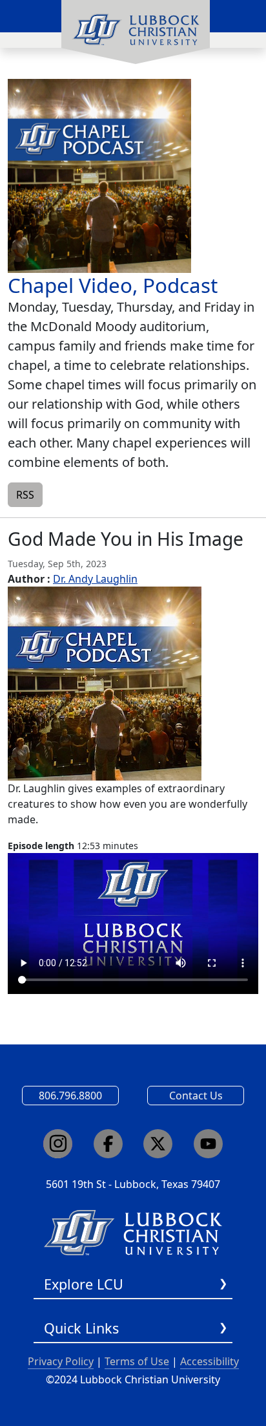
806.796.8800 (70, 1095)
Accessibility (209, 1361)
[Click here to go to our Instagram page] (57, 1143)
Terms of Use (137, 1361)
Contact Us (196, 1095)
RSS (25, 495)
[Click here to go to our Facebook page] (108, 1143)
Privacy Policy (61, 1361)
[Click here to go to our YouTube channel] (208, 1143)
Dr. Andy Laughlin (95, 579)
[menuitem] (135, 32)
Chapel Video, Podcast (113, 285)
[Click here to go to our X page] (157, 1143)
